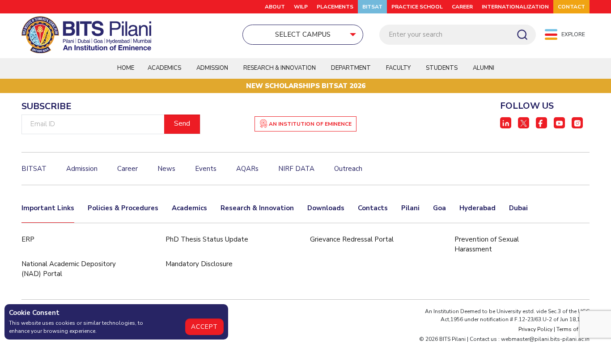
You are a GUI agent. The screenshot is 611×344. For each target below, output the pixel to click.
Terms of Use (573, 329)
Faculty (398, 68)
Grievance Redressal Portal (352, 239)
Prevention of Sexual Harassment (486, 244)
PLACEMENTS (335, 6)
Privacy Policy (535, 329)
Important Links (47, 208)
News (166, 168)
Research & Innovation (257, 208)
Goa (439, 208)
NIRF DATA (296, 168)
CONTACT (571, 6)
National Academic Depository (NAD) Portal (68, 269)
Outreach (348, 168)
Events (205, 168)
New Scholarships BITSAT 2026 (305, 85)
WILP (301, 6)
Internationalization (515, 6)
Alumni (483, 68)
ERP (27, 239)
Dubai (518, 208)
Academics (189, 208)
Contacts (373, 208)
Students (442, 68)
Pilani (410, 208)
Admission (212, 68)
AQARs (247, 168)
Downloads (325, 208)
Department (351, 68)
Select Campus (303, 34)
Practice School (417, 6)
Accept (204, 327)
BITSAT (372, 6)
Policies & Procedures (123, 208)
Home (125, 68)
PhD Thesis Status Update (206, 239)
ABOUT (275, 6)
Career (462, 6)
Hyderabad (477, 208)
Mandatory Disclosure (199, 263)
